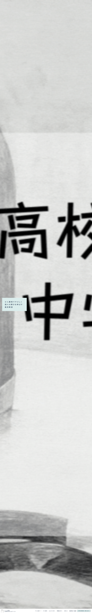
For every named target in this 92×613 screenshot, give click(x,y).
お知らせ (66, 611)
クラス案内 (45, 611)
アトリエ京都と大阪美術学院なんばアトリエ (8, 611)
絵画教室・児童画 (72, 611)
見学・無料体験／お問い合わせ (83, 610)
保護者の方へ (59, 611)
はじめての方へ (52, 611)
